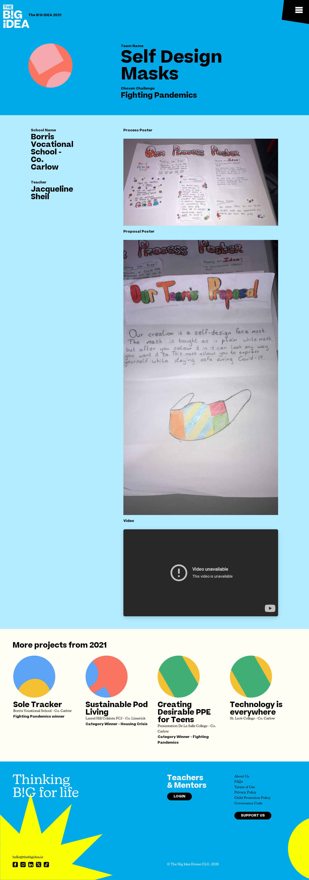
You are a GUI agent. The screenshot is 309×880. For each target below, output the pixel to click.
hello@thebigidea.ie (28, 857)
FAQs (238, 782)
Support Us (253, 815)
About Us (241, 776)
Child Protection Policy (252, 798)
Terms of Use (244, 787)
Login (179, 796)
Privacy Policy (245, 792)
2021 (98, 645)
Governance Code (248, 803)
